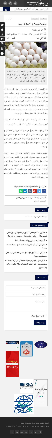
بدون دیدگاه (39, 201)
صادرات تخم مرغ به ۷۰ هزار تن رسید (32, 24)
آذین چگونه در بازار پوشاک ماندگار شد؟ (30, 240)
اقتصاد (35, 19)
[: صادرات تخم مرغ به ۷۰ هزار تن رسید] (7, 38)
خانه (43, 19)
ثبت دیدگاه (40, 322)
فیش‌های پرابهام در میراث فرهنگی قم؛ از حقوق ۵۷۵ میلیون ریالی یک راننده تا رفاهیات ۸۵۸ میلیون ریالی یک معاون (26, 264)
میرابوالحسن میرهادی (24, 197)
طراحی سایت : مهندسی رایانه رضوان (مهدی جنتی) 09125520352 (27, 426)
